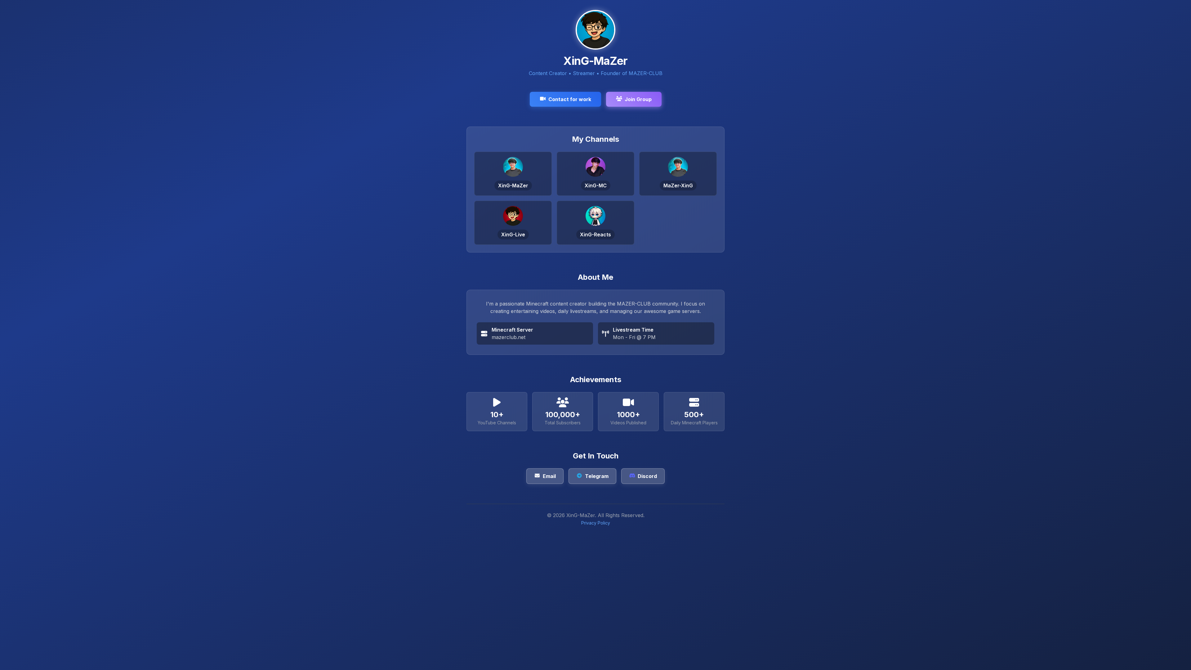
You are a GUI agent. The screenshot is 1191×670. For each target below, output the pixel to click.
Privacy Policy (595, 522)
